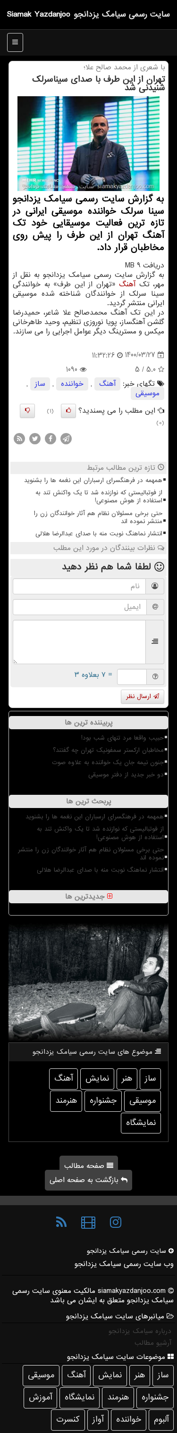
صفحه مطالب (85, 1166)
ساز (40, 384)
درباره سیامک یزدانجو (140, 1331)
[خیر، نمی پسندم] (27, 411)
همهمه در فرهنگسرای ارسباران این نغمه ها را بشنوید (93, 480)
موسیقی (147, 393)
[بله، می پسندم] (68, 411)
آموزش (40, 1397)
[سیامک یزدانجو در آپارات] (88, 1222)
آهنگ (127, 284)
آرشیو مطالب (153, 1343)
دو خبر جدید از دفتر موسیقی (126, 774)
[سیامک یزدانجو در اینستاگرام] (115, 1222)
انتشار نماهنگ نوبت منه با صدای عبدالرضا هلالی (98, 533)
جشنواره (103, 1100)
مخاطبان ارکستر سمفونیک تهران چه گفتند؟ (108, 750)
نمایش (97, 1078)
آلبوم (161, 1419)
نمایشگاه (141, 1122)
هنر (127, 1078)
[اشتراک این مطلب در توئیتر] (35, 438)
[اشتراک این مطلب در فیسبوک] (50, 438)
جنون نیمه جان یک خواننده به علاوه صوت (108, 762)
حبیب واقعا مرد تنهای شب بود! (122, 737)
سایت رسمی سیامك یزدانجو (122, 14)
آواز (98, 1419)
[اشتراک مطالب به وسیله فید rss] (19, 438)
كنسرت (68, 1419)
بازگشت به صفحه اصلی (85, 1180)
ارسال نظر (139, 696)
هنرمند (66, 1100)
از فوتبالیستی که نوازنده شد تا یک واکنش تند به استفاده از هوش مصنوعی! (98, 496)
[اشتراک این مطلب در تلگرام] (66, 438)
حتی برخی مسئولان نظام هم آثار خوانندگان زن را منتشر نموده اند (98, 517)
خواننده (72, 384)
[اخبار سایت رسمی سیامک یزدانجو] (61, 1222)
